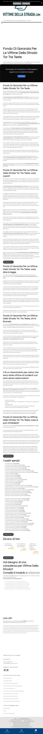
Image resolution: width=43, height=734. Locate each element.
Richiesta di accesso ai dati (9, 713)
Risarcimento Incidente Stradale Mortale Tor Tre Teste (18, 629)
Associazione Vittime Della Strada (10, 683)
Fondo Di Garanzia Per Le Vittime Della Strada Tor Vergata (17, 583)
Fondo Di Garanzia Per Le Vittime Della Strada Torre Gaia (16, 586)
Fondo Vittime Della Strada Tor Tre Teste (11, 625)
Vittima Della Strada (7, 680)
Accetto (17, 3)
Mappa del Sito (6, 708)
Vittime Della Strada (7, 678)
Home (4, 20)
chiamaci (34, 572)
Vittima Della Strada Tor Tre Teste (30, 626)
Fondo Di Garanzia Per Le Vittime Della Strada (12, 621)
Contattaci (21, 76)
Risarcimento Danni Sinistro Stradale (10, 698)
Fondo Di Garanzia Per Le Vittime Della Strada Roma (16, 581)
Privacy (4, 710)
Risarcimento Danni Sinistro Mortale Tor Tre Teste (26, 631)
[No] (41, 3)
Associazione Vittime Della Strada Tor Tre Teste (13, 628)
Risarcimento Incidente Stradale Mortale (11, 701)
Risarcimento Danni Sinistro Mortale (10, 696)
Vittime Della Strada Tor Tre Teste (16, 626)
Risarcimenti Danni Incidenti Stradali (10, 693)
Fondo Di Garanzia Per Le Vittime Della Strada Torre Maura (17, 587)
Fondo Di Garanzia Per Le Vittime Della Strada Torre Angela (17, 584)
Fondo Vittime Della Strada (9, 688)
